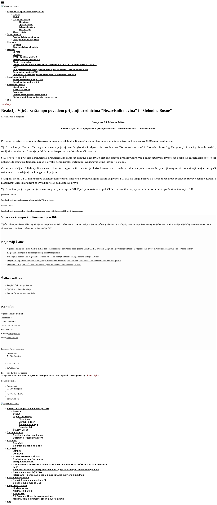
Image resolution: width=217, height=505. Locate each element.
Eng (9, 100)
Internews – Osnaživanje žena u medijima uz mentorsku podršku (44, 75)
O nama (16, 14)
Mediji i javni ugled (22, 62)
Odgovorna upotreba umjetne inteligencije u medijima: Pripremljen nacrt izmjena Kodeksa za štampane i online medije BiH (64, 260)
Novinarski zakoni (21, 90)
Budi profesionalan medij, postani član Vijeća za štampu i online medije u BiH (50, 70)
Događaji (17, 44)
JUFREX (16, 52)
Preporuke (18, 92)
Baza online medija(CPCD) (25, 72)
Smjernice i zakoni (16, 85)
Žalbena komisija (27, 27)
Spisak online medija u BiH (26, 82)
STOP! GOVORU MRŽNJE (25, 57)
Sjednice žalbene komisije (25, 47)
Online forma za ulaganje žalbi (21, 293)
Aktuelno (11, 42)
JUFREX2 (17, 54)
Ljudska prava (20, 87)
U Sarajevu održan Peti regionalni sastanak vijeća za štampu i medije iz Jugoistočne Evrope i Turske (53, 257)
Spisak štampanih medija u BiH (28, 80)
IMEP (15, 67)
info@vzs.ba (14, 333)
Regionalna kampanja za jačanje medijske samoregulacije (33, 253)
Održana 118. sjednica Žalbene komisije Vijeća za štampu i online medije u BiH (44, 264)
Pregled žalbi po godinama (26, 37)
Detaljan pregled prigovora (26, 39)
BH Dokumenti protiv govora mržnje (30, 95)
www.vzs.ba (12, 337)
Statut (16, 17)
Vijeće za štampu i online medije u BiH (25, 12)
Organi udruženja (21, 19)
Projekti (11, 49)
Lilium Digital (92, 375)
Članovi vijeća (19, 32)
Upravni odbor (26, 24)
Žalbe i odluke (14, 34)
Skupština (23, 22)
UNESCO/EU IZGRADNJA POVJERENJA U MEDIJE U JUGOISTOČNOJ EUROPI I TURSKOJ (55, 65)
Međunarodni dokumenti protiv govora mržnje (35, 97)
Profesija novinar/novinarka (26, 60)
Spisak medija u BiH (16, 77)
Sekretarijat (25, 29)
